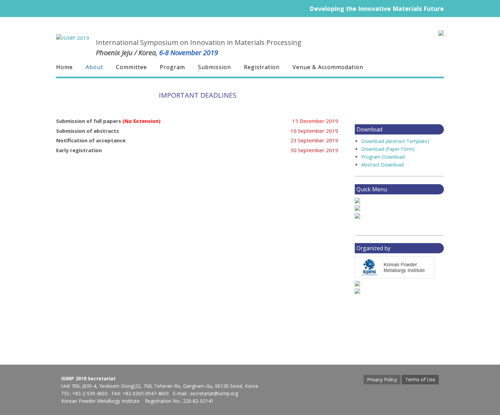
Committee (131, 67)
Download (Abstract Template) (395, 141)
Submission (214, 67)
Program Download (383, 157)
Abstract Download (382, 164)
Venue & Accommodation (328, 67)
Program (172, 67)
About (94, 67)
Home (64, 67)
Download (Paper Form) (388, 149)
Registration (262, 67)
